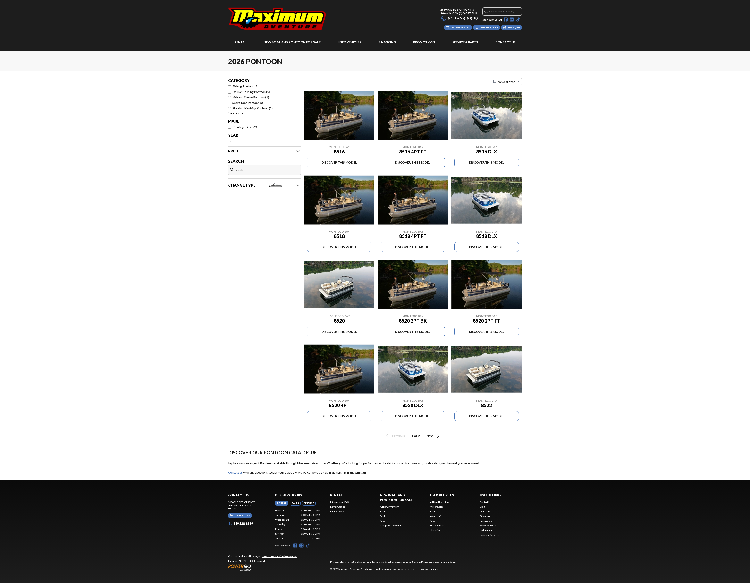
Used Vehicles (349, 42)
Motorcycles (436, 506)
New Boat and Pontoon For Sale (292, 42)
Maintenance (487, 530)
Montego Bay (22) (244, 127)
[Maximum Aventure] (277, 19)
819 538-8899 (463, 18)
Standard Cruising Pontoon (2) (252, 108)
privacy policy (392, 568)
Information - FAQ (339, 502)
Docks (383, 516)
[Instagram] (512, 19)
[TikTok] (518, 19)
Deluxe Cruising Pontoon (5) (251, 92)
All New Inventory (389, 506)
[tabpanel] (297, 524)
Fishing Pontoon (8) (245, 86)
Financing (387, 42)
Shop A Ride (250, 561)
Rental (240, 42)
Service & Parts (465, 42)
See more (233, 113)
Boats (383, 511)
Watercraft (435, 516)
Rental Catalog (337, 506)
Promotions (424, 42)
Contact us (235, 472)
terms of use (410, 568)
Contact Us (505, 42)
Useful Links (490, 495)
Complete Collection (391, 525)
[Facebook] (505, 19)
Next (430, 436)
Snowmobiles (437, 525)
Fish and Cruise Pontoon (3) (250, 97)
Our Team (485, 511)
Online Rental (337, 511)
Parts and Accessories (491, 534)
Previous (398, 436)
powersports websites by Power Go (279, 556)
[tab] (281, 503)
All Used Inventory (439, 502)
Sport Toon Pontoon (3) (248, 102)
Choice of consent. (428, 568)
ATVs (382, 520)
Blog (482, 506)
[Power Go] (263, 567)
